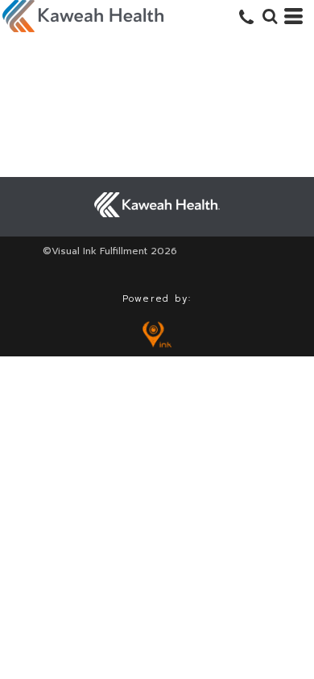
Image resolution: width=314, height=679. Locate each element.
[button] (270, 16)
